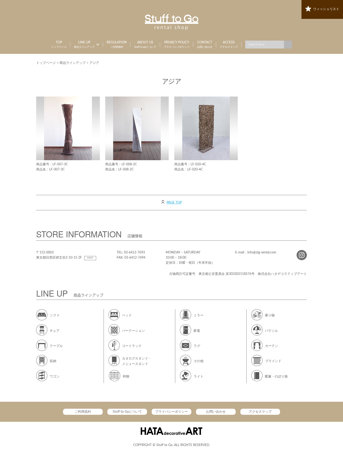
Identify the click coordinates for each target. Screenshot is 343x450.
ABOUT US (145, 44)
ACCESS (229, 44)
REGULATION (117, 44)
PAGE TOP (174, 202)
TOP (58, 44)
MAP (90, 258)
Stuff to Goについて (127, 411)
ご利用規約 (83, 411)
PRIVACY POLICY (176, 44)
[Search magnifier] (288, 44)
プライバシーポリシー (171, 411)
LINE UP (84, 44)
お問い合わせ (216, 411)
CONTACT (204, 44)
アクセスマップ (260, 411)
